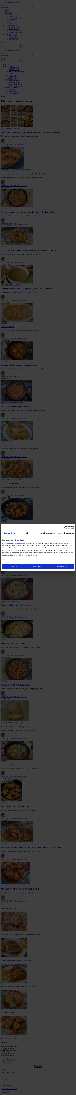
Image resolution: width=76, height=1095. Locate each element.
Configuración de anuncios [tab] (46, 533)
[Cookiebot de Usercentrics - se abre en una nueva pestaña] (65, 527)
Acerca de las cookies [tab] (66, 533)
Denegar (14, 566)
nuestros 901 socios (17, 543)
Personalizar (37, 566)
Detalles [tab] (26, 533)
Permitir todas (62, 566)
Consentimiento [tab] (9, 533)
